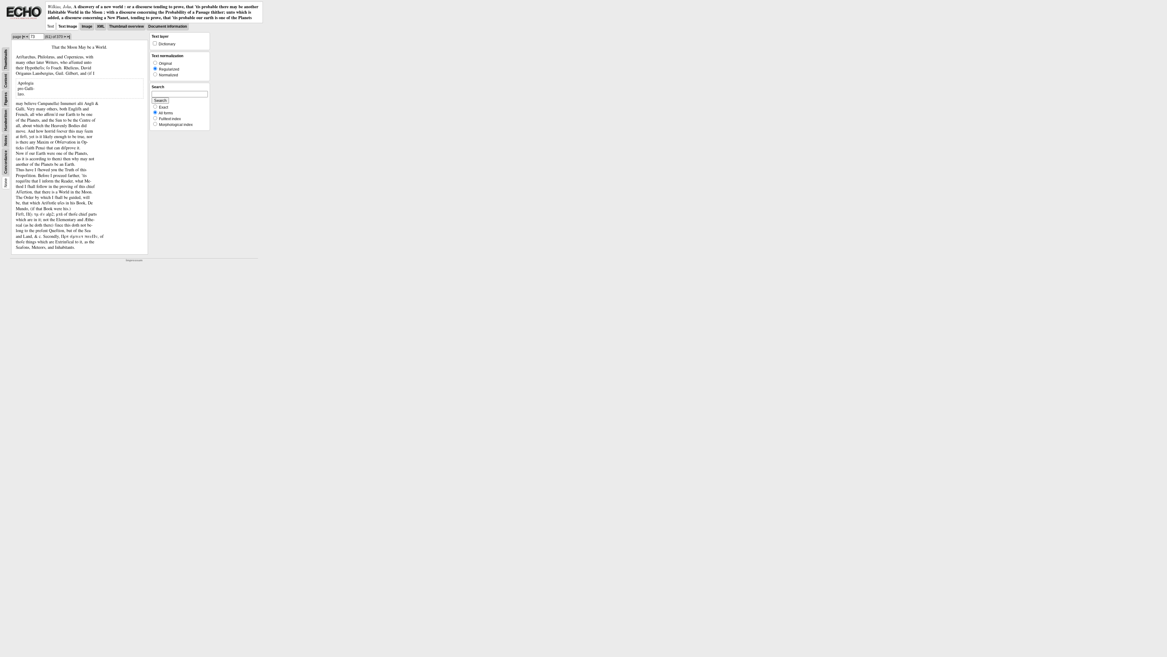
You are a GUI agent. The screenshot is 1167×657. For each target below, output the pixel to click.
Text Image (67, 26)
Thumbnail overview (126, 26)
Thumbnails (6, 59)
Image (87, 26)
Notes (6, 140)
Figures (6, 98)
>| (68, 37)
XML (101, 26)
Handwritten (6, 120)
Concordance (6, 162)
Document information (167, 26)
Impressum (134, 260)
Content (6, 81)
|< (23, 37)
